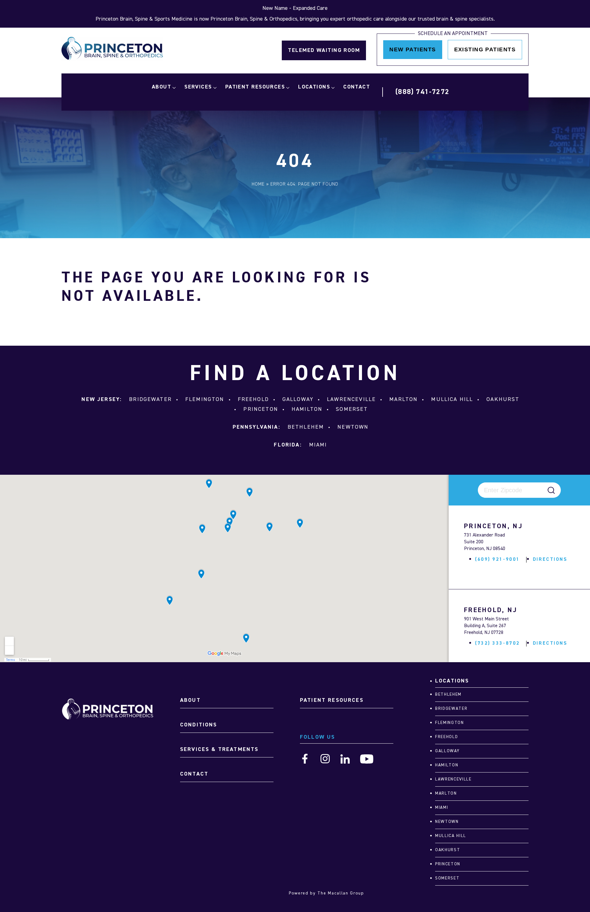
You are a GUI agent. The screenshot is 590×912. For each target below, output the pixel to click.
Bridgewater (150, 399)
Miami (318, 445)
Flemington (204, 399)
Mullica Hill (452, 399)
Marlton (403, 399)
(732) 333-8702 (497, 643)
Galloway (297, 399)
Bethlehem (306, 427)
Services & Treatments (219, 749)
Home (258, 184)
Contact (356, 87)
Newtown (352, 427)
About (161, 87)
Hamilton (307, 409)
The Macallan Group (340, 893)
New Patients (412, 49)
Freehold (253, 399)
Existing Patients (485, 49)
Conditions (198, 725)
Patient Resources (255, 87)
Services (198, 87)
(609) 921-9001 (497, 559)
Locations (314, 87)
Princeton (260, 409)
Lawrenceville (351, 399)
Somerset (352, 409)
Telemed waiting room (324, 50)
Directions (550, 559)
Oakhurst (502, 399)
